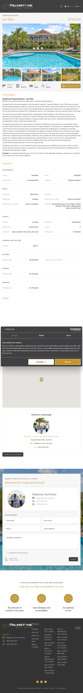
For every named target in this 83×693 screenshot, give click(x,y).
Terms (17, 560)
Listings (35, 629)
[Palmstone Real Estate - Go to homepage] (17, 6)
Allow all (68, 362)
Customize (40, 362)
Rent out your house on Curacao (62, 645)
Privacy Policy (49, 688)
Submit (73, 559)
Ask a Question (72, 86)
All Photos (69, 77)
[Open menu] (61, 6)
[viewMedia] (41, 46)
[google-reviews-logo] (78, 625)
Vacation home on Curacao (48, 637)
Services (35, 632)
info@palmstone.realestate (42, 443)
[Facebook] (41, 682)
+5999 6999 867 (43, 447)
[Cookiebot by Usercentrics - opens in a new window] (72, 329)
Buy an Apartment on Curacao (62, 631)
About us (35, 635)
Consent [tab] (14, 335)
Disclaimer (61, 688)
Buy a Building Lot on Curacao (49, 659)
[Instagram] (37, 682)
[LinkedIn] (45, 682)
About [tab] (68, 335)
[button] (41, 379)
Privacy (11, 560)
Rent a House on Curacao (48, 650)
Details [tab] (41, 335)
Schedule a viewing (13, 454)
